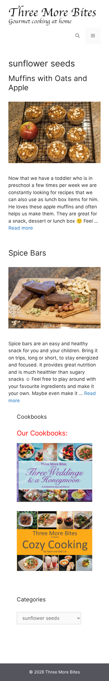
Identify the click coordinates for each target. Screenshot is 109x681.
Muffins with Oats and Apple (47, 83)
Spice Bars (27, 253)
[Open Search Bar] (77, 35)
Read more (20, 228)
